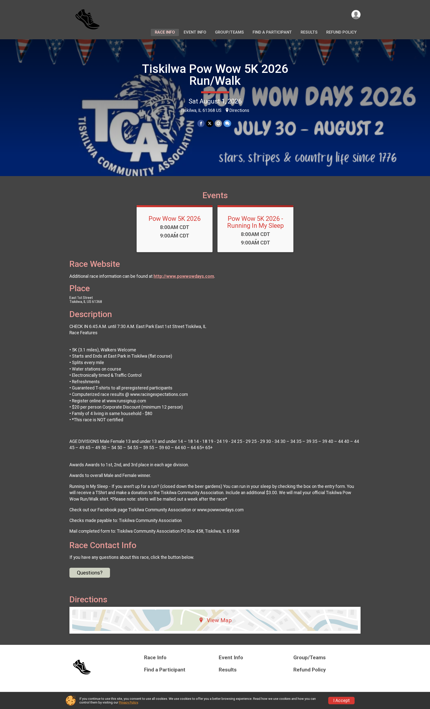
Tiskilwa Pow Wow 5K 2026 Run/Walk (215, 75)
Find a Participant (272, 32)
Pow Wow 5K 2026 (175, 218)
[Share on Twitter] (209, 123)
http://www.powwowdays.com (184, 276)
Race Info (165, 32)
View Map (219, 620)
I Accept (341, 700)
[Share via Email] (218, 123)
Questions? (90, 573)
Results (309, 32)
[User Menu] (356, 14)
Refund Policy (341, 32)
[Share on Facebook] (201, 123)
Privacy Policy (128, 702)
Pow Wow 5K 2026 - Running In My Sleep (255, 222)
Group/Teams (229, 32)
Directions (239, 110)
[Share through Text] (227, 123)
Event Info (195, 32)
